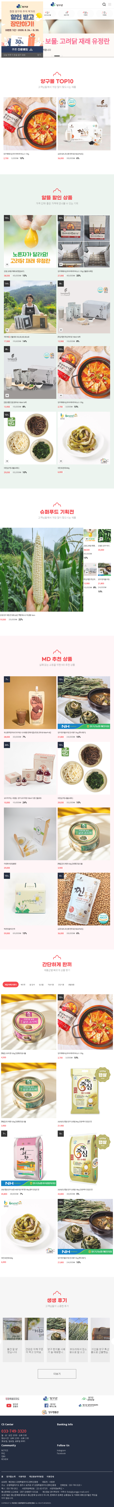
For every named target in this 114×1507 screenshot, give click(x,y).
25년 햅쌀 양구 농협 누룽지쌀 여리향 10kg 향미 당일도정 (20, 1190)
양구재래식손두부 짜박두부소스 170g (16, 154)
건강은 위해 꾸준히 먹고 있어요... (34, 1351)
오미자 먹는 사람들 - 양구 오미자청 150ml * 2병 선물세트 (23, 798)
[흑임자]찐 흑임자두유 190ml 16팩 (69, 337)
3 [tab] (60, 56)
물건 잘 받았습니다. (12, 1351)
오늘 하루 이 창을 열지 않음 (14, 55)
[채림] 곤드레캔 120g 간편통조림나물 (70, 864)
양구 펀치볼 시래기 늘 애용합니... (56, 1351)
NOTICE (4, 1450)
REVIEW (4, 1459)
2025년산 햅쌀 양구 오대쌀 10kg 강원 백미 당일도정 (75, 1190)
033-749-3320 (13, 1431)
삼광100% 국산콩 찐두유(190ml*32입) (70, 154)
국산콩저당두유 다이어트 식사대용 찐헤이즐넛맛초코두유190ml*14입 (27, 733)
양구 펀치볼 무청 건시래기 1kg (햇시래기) (72, 733)
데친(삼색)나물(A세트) (11, 468)
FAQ (3, 1453)
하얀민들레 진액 (9, 929)
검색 (104, 4)
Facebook (61, 1453)
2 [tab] (55, 56)
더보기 (57, 1373)
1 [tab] (52, 56)
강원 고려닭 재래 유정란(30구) (14, 271)
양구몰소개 (10, 1477)
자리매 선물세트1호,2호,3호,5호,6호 (16, 337)
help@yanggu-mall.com (77, 1491)
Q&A (3, 1456)
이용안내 (50, 1477)
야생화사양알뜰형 (10, 864)
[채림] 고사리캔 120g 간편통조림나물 (13, 1053)
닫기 (39, 55)
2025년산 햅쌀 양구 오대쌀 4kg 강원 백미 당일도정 (75, 1122)
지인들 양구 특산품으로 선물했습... (100, 1351)
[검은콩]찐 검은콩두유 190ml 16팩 (15, 402)
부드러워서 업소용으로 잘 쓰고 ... (78, 1351)
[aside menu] (109, 4)
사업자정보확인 (56, 1488)
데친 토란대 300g (63, 468)
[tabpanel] (57, 38)
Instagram (61, 1450)
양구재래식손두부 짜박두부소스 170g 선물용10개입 (75, 271)
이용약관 (22, 1477)
